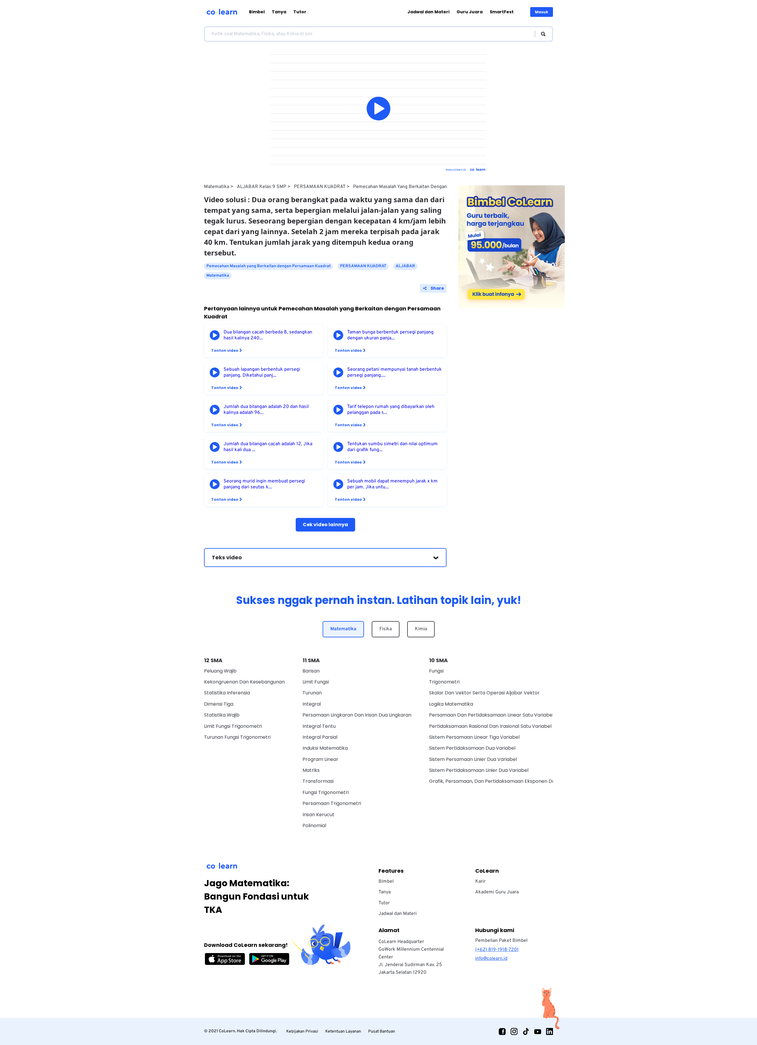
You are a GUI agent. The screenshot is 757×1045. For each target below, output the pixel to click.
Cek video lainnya (325, 524)
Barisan (311, 670)
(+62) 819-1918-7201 (497, 950)
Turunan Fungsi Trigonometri (237, 737)
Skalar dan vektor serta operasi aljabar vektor (484, 692)
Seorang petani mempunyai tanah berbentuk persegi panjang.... (394, 372)
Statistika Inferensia (227, 692)
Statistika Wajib (222, 715)
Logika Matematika (451, 704)
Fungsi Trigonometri (326, 792)
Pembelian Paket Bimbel (501, 941)
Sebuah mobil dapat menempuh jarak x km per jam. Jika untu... (392, 484)
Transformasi (318, 781)
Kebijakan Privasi (302, 1031)
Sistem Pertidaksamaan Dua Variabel (472, 748)
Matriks (311, 770)
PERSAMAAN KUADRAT (319, 187)
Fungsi (436, 670)
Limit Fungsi (316, 681)
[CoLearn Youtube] (537, 1031)
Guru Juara (470, 12)
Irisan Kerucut (318, 814)
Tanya (279, 12)
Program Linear (320, 759)
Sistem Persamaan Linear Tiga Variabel (474, 737)
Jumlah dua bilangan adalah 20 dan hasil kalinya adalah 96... (266, 410)
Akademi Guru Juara (497, 892)
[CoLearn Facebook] (502, 1031)
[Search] (540, 34)
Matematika (216, 187)
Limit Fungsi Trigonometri (233, 726)
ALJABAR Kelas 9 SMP (261, 187)
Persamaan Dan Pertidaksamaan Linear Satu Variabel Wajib (498, 715)
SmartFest (502, 12)
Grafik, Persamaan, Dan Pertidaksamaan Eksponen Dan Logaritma (506, 781)
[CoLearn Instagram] (513, 1031)
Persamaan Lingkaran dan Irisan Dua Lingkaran (357, 715)
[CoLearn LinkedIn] (549, 1031)
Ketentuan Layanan (343, 1031)
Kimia (421, 629)
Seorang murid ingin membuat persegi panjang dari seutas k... (264, 484)
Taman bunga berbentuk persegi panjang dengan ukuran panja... (390, 335)
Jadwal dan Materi (428, 12)
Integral (312, 704)
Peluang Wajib (220, 670)
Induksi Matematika (325, 748)
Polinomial (314, 825)
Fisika (385, 629)
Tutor (299, 12)
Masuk (541, 11)
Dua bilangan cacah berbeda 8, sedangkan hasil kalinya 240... (268, 335)
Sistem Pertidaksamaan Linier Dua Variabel (478, 770)
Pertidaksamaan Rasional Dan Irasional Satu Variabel (490, 726)
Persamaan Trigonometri (332, 803)
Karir (480, 881)
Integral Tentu (319, 726)
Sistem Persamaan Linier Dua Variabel (473, 759)
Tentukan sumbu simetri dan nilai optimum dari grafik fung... (392, 447)
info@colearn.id (491, 959)
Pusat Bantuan (381, 1031)
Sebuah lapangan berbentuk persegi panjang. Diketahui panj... (262, 372)
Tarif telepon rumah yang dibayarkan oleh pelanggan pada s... (390, 410)
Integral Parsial (320, 737)
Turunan (312, 692)
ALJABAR (405, 266)
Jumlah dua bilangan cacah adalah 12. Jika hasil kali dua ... (268, 447)
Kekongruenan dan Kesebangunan (244, 681)
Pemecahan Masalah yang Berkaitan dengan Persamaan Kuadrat (421, 187)
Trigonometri (444, 681)
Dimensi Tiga (218, 704)
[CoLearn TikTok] (525, 1031)
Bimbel (257, 12)
